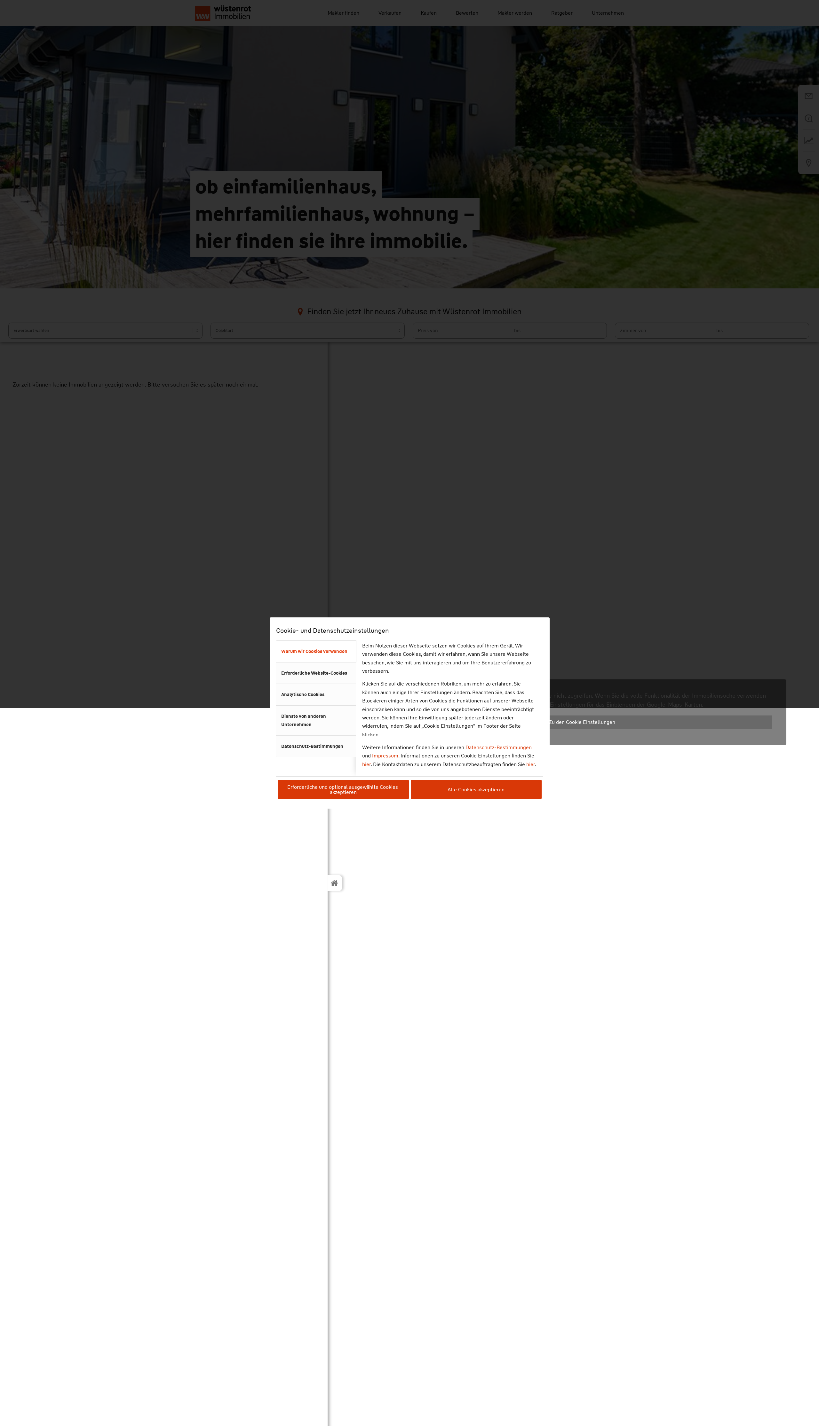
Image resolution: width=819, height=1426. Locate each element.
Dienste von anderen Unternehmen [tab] (303, 720)
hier (366, 764)
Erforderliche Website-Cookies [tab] (314, 673)
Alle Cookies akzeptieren (476, 789)
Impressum (385, 755)
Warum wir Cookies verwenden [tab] (314, 651)
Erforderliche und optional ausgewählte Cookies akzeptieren (343, 789)
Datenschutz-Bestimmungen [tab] (312, 746)
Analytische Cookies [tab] (302, 694)
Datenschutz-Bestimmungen (498, 747)
